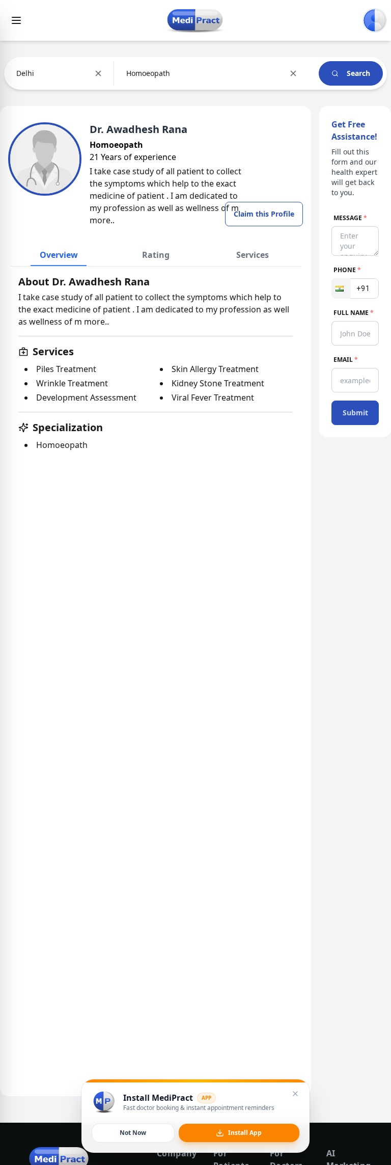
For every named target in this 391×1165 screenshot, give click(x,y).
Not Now (133, 1132)
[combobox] (17, 73)
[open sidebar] (16, 20)
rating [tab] (156, 254)
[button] (341, 288)
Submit (355, 412)
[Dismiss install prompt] (295, 1094)
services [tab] (252, 254)
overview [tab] (59, 254)
